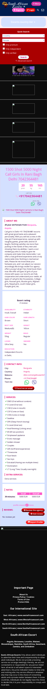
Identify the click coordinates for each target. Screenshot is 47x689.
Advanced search (25, 61)
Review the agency (34, 510)
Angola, (8, 228)
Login (31, 10)
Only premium (11, 45)
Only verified (10, 53)
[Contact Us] (43, 10)
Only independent (13, 49)
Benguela (31, 225)
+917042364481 (30, 196)
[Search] (38, 10)
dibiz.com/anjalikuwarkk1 (34, 375)
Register (20, 10)
